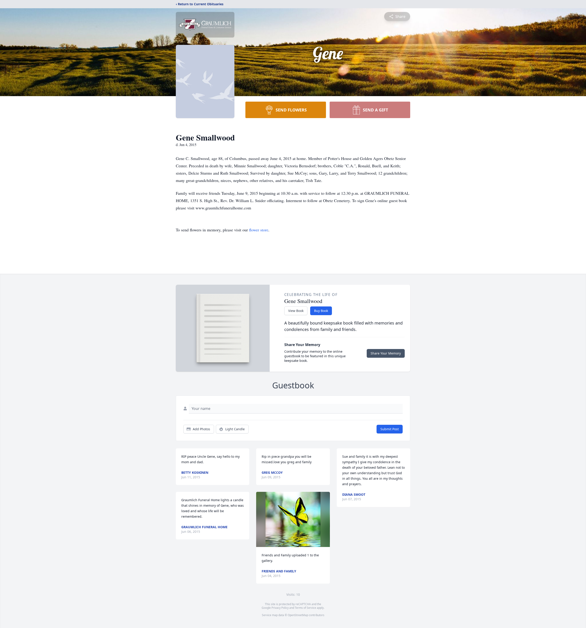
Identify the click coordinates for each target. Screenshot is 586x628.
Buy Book (321, 311)
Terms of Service (305, 608)
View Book (296, 311)
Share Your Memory (386, 353)
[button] (293, 519)
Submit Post (389, 429)
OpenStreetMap (298, 615)
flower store (258, 230)
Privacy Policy (280, 608)
